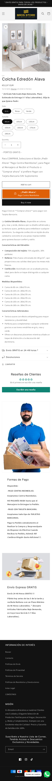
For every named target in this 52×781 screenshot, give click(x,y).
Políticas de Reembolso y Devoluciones (22, 682)
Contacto (9, 658)
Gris (6, 111)
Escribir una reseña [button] (26, 389)
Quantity (5, 139)
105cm (19, 121)
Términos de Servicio (14, 676)
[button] (3, 14)
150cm (8, 127)
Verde (28, 111)
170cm (32, 127)
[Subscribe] (44, 749)
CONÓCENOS (10, 694)
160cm (20, 127)
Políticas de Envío (13, 664)
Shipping (13, 89)
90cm (7, 121)
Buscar (8, 652)
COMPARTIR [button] (10, 364)
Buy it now (26, 202)
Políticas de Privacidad (15, 670)
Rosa (17, 111)
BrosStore (22, 776)
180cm (8, 133)
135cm (32, 121)
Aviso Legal (10, 688)
